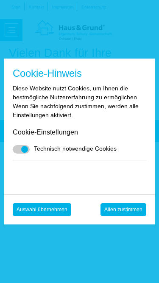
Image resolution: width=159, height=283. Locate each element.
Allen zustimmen (123, 210)
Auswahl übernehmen (42, 210)
